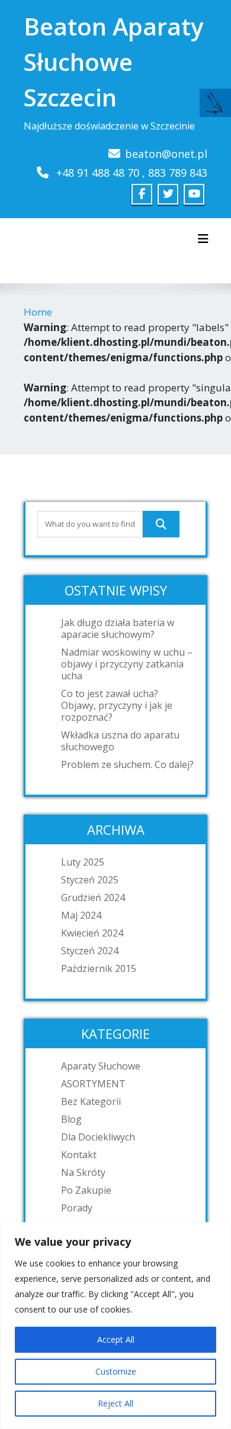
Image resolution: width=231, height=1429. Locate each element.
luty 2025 (82, 862)
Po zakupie (86, 1190)
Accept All (115, 1339)
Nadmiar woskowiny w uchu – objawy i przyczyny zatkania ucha (126, 664)
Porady (76, 1208)
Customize (115, 1371)
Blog (71, 1119)
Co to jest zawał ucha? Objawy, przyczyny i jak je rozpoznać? (116, 705)
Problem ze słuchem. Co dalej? (127, 764)
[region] (115, 1325)
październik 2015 (98, 968)
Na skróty (83, 1172)
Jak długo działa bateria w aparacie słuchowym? (117, 628)
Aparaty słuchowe (100, 1066)
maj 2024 (81, 915)
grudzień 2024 (93, 897)
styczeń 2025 (89, 880)
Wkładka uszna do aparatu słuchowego (120, 741)
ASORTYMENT (93, 1084)
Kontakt (79, 1155)
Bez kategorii (91, 1101)
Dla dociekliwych (98, 1137)
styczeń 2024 (89, 951)
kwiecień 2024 (92, 933)
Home (38, 312)
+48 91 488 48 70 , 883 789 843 (131, 173)
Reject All (115, 1403)
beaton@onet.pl (166, 154)
